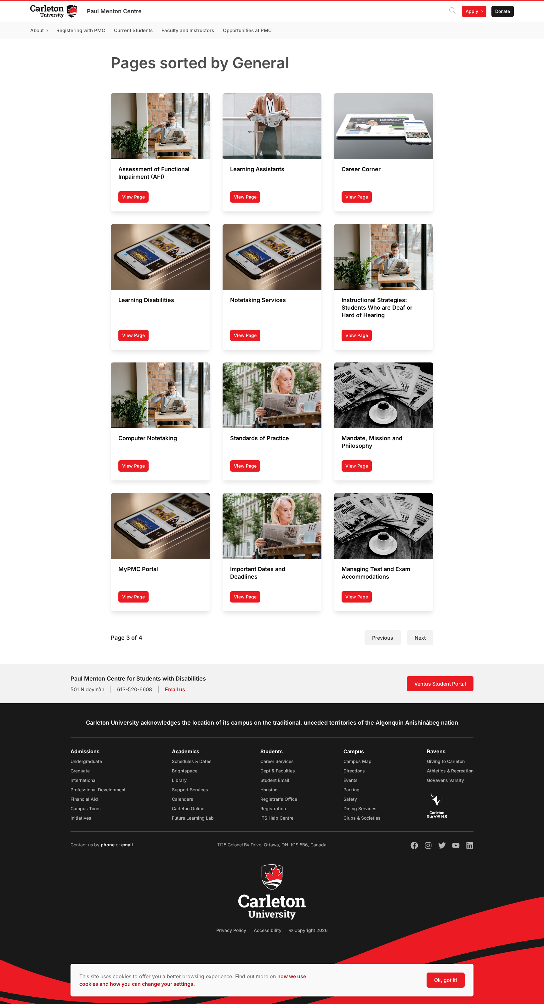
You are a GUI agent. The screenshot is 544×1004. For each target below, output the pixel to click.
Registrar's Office (278, 799)
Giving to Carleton (446, 761)
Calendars (182, 799)
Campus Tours (86, 808)
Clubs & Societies (362, 818)
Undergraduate (86, 761)
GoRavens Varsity (445, 780)
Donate (502, 11)
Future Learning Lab (193, 818)
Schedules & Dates (192, 761)
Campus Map (357, 761)
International (84, 780)
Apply (472, 11)
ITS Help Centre (276, 818)
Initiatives (81, 818)
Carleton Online (188, 808)
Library (179, 780)
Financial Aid (84, 799)
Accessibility (267, 930)
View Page (135, 198)
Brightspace (184, 770)
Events (350, 780)
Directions (354, 770)
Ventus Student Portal (440, 684)
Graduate (80, 770)
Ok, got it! (445, 980)
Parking (351, 789)
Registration (273, 808)
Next (420, 638)
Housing (269, 789)
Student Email (274, 780)
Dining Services (360, 808)
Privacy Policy (231, 930)
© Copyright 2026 (308, 930)
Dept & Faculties (277, 770)
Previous (382, 638)
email (127, 844)
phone (108, 844)
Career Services (277, 761)
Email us (175, 689)
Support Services (190, 789)
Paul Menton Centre (114, 11)
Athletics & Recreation (450, 770)
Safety (350, 799)
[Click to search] (452, 11)
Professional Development (98, 789)
